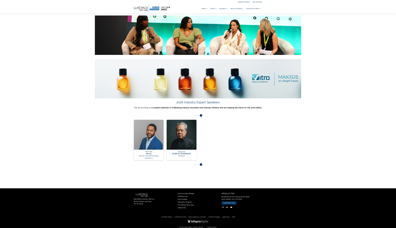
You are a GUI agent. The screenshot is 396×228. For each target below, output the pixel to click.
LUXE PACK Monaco (166, 217)
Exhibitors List (183, 196)
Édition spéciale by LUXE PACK (197, 217)
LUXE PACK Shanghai (214, 217)
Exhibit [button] (212, 8)
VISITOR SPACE (257, 2)
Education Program (185, 202)
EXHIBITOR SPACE (244, 2)
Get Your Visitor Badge (186, 194)
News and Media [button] (236, 8)
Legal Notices (226, 217)
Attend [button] (204, 8)
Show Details (182, 199)
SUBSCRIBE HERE (229, 203)
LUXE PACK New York (180, 217)
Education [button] (222, 8)
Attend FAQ (182, 208)
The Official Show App (186, 205)
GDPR (233, 217)
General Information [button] (253, 8)
